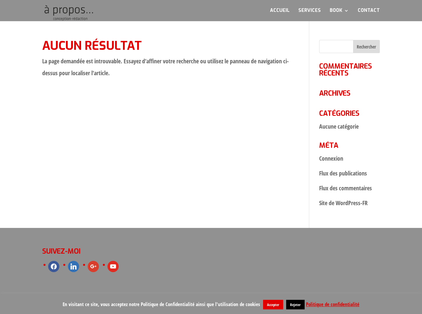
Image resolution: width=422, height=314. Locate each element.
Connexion (331, 158)
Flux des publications (343, 173)
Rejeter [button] (295, 304)
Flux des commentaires (345, 188)
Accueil (279, 11)
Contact (369, 11)
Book (336, 11)
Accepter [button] (273, 304)
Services (309, 11)
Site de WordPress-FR (343, 203)
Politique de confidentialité (332, 304)
